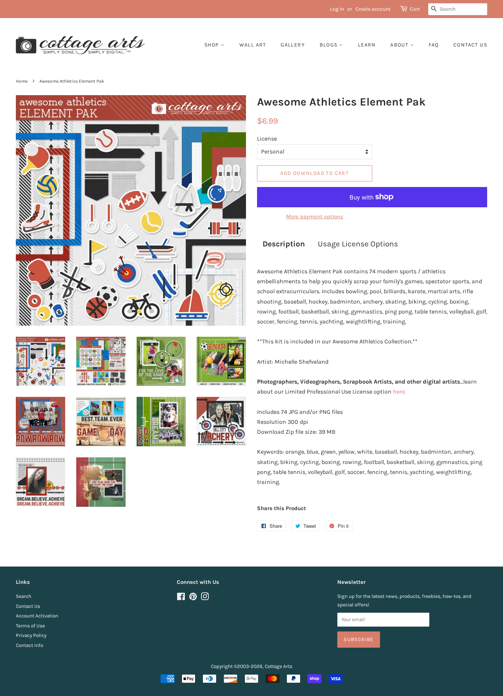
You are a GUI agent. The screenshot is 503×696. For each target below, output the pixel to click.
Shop (212, 45)
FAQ (434, 45)
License (267, 138)
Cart (415, 9)
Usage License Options (358, 243)
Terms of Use (30, 626)
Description (284, 243)
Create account (372, 9)
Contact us (470, 45)
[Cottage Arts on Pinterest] (193, 598)
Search (23, 596)
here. (399, 391)
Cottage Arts (278, 666)
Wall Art (252, 45)
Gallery (293, 45)
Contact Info (29, 645)
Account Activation (37, 616)
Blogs (329, 45)
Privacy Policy (31, 635)
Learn (367, 45)
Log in (337, 9)
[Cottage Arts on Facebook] (181, 598)
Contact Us (28, 606)
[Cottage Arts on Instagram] (205, 598)
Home (22, 81)
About (400, 45)
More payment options (314, 216)
